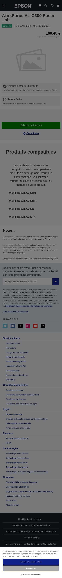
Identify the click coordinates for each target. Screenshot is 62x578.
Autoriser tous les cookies (31, 562)
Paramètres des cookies (31, 574)
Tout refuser (31, 568)
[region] (31, 562)
